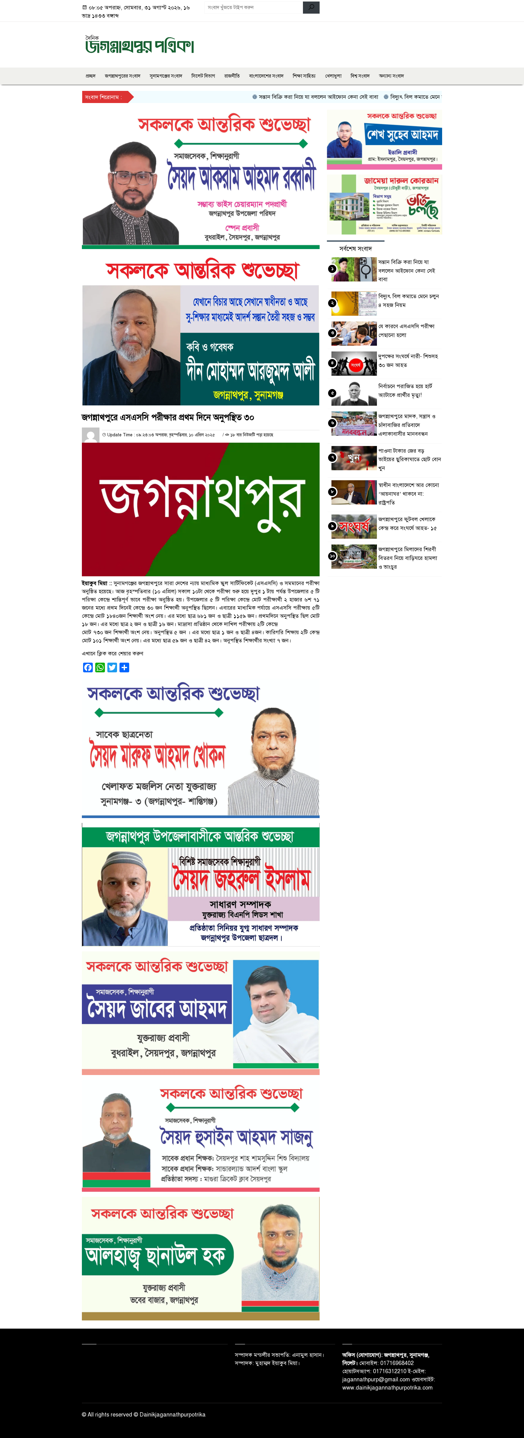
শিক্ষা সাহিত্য (304, 76)
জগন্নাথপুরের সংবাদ (122, 76)
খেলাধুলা (333, 76)
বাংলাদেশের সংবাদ (266, 76)
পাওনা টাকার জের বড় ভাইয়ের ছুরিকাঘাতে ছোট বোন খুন (409, 460)
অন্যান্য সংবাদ (391, 76)
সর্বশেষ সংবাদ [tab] (356, 249)
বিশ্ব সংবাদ (360, 76)
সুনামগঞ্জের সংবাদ (166, 76)
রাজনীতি (232, 76)
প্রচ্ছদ (91, 76)
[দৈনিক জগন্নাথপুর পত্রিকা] (139, 43)
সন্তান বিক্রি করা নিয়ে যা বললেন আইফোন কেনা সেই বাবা (280, 97)
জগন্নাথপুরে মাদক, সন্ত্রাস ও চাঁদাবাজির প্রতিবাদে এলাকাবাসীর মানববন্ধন (406, 425)
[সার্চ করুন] (311, 8)
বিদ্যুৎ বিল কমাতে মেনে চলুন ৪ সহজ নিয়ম (396, 97)
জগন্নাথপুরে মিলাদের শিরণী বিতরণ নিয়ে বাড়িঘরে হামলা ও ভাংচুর (407, 558)
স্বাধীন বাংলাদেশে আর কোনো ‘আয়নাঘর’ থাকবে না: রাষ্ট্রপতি (408, 494)
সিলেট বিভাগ (203, 76)
